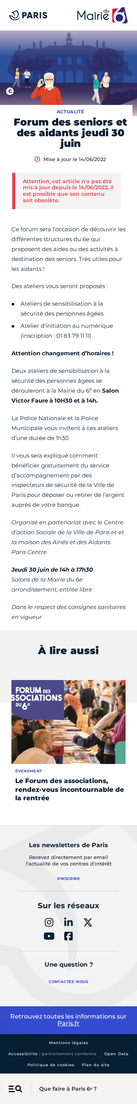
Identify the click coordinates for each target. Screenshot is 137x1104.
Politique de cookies (50, 1064)
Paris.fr (68, 1023)
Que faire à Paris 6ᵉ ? (68, 1088)
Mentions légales (68, 1042)
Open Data (116, 1053)
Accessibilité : (52, 1053)
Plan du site (96, 1064)
